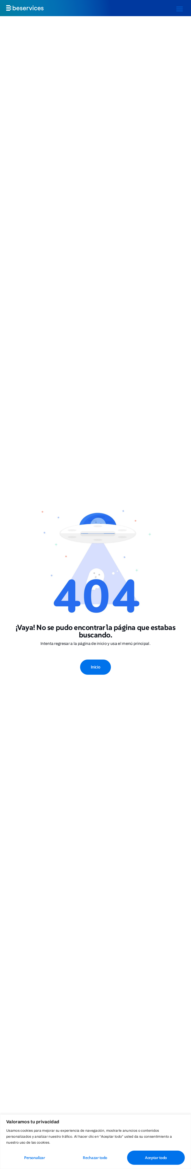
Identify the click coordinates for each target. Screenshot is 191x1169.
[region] (95, 1141)
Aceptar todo (156, 1157)
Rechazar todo (95, 1157)
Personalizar (34, 1157)
